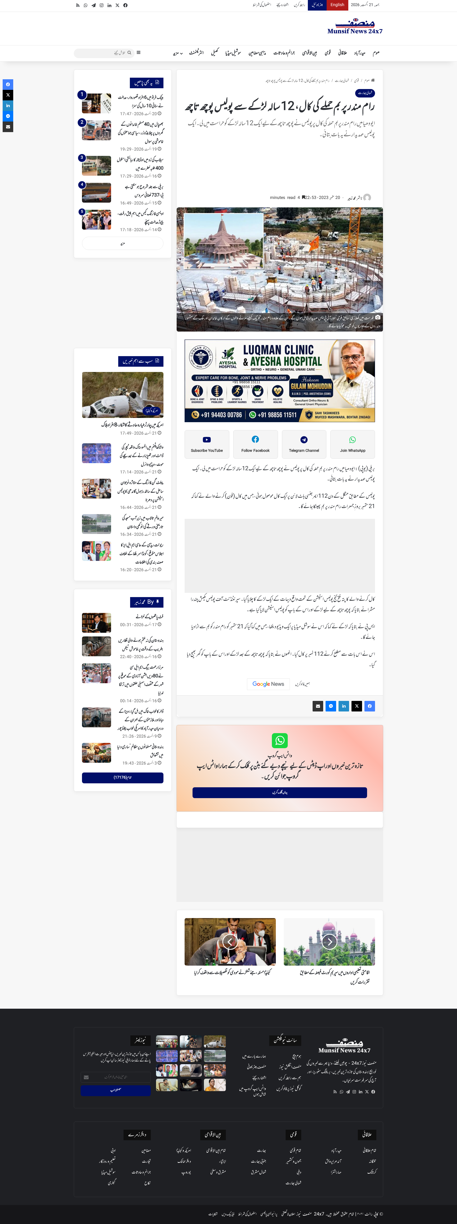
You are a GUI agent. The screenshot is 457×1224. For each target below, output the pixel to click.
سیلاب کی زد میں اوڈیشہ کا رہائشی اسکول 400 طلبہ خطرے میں (140, 164)
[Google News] (268, 684)
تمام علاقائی (369, 1151)
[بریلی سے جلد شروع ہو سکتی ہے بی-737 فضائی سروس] (96, 193)
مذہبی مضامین (257, 53)
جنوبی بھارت (258, 1162)
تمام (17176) (122, 778)
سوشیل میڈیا (233, 53)
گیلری (112, 1183)
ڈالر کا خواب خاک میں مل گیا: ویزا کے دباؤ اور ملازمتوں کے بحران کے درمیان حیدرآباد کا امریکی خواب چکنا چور (140, 720)
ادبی (113, 1151)
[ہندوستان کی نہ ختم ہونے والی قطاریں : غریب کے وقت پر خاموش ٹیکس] (96, 646)
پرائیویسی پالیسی (269, 1214)
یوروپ (186, 1172)
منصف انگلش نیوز (290, 1067)
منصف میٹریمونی (256, 1067)
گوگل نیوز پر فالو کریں (288, 1089)
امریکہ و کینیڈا (183, 1151)
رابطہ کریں (299, 5)
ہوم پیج (297, 1056)
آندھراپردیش (333, 1162)
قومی (328, 53)
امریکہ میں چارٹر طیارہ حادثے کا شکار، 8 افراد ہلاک (132, 425)
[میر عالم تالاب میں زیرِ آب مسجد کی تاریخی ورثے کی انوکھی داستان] (96, 524)
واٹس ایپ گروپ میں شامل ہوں (252, 1092)
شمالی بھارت (342, 81)
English (337, 5)
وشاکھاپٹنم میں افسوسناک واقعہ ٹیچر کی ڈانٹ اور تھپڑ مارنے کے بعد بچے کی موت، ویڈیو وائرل (141, 456)
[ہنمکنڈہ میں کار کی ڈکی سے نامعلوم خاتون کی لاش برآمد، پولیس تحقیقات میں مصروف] (191, 1085)
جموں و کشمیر (293, 1162)
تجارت (146, 1162)
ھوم (376, 53)
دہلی (299, 1172)
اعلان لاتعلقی (288, 1214)
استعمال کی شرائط (262, 5)
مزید (176, 53)
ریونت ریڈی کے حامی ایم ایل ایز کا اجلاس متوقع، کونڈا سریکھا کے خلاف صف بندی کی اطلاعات (141, 553)
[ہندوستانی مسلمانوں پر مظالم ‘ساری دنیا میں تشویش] (96, 753)
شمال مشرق (258, 1172)
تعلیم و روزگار (107, 1162)
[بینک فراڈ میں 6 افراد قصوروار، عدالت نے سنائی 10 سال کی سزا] (96, 103)
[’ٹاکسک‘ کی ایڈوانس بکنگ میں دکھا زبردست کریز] (191, 1041)
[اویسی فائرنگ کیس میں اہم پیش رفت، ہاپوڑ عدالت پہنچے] (96, 220)
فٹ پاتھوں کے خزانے (149, 617)
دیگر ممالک (184, 1162)
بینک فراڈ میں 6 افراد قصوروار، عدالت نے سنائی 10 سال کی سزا (140, 102)
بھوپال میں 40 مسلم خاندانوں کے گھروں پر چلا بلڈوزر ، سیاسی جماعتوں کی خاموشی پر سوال (140, 133)
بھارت (261, 1151)
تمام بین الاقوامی (216, 1151)
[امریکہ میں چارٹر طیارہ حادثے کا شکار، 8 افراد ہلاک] (215, 1041)
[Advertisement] (280, 169)
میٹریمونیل (317, 5)
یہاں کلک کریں (279, 792)
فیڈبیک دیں (228, 1214)
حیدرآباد (359, 53)
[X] (367, 1092)
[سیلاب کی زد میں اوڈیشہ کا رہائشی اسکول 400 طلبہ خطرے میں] (96, 166)
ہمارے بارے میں (254, 1056)
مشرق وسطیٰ (218, 1172)
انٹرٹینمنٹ (196, 53)
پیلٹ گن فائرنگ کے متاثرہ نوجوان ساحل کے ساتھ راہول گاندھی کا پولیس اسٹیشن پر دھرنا (140, 491)
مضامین (146, 1151)
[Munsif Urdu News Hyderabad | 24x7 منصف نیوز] (355, 26)
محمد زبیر (352, 198)
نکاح (147, 1183)
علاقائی (342, 53)
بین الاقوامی (309, 53)
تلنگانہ (372, 1162)
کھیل (214, 53)
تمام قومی (295, 1151)
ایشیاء (222, 1162)
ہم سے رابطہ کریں (289, 1078)
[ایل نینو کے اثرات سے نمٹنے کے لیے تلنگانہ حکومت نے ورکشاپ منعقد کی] (167, 1041)
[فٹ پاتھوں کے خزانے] (96, 623)
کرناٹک (371, 1172)
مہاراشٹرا (336, 1172)
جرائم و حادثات (284, 53)
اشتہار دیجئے (282, 5)
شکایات (213, 1214)
